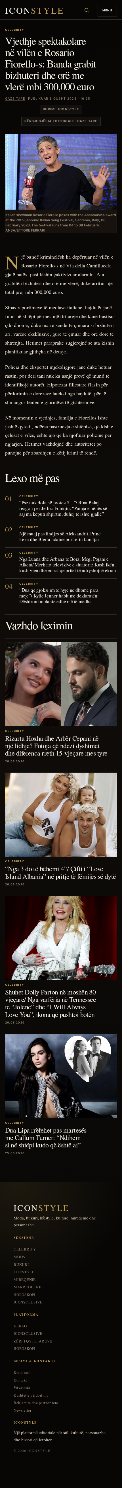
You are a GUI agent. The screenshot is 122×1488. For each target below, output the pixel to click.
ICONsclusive (28, 1302)
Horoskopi (24, 1294)
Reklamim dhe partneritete (36, 1402)
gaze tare (15, 99)
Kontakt (20, 1380)
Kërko (20, 1326)
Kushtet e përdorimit (31, 1395)
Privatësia (22, 1387)
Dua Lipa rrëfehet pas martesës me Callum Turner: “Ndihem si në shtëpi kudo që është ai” (45, 1137)
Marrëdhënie (28, 1287)
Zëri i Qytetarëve (33, 1341)
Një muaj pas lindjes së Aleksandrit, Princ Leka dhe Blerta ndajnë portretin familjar (59, 536)
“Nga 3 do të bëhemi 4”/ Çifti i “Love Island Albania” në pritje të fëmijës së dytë (60, 872)
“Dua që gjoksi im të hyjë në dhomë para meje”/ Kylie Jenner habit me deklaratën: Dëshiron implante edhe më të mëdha (59, 596)
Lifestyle (24, 1272)
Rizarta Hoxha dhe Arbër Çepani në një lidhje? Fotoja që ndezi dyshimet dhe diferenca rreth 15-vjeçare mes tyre (56, 746)
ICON (34, 10)
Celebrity (25, 1249)
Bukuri (21, 1264)
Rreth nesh (22, 1372)
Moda (19, 1256)
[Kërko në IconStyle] (87, 10)
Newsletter (22, 1410)
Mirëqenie (25, 1279)
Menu (107, 10)
